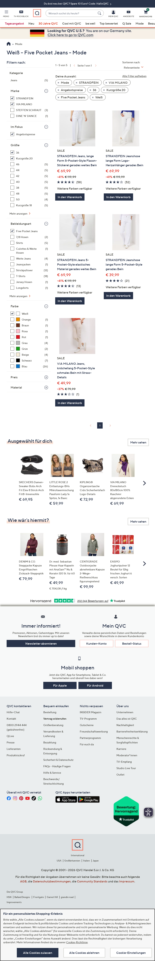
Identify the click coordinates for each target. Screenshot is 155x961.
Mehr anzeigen (18, 213)
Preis (14, 377)
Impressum (126, 881)
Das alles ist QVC (126, 718)
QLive (10, 736)
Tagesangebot (14, 23)
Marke (15, 91)
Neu (31, 23)
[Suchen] (100, 13)
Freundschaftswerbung (94, 731)
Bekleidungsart (21, 224)
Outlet (120, 774)
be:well (90, 23)
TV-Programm (88, 718)
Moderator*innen (126, 755)
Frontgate (38, 897)
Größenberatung (53, 725)
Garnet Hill (52, 897)
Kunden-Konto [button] (96, 643)
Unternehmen (124, 712)
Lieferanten (14, 748)
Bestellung (49, 712)
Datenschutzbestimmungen (52, 881)
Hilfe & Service (52, 772)
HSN (9, 897)
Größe (15, 145)
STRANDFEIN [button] (88, 82)
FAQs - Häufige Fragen (57, 766)
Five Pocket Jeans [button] (72, 97)
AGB (23, 881)
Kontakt (11, 718)
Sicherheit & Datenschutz (58, 759)
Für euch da (87, 744)
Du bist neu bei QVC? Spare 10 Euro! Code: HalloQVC (76, 3)
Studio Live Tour (126, 768)
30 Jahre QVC (48, 23)
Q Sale (126, 23)
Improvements (14, 902)
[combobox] (71, 13)
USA (59, 860)
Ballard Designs (22, 897)
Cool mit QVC (71, 23)
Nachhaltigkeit (125, 725)
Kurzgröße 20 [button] (115, 90)
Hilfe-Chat (13, 712)
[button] (6, 14)
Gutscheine (87, 725)
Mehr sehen (138, 442)
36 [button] (94, 90)
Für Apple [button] (60, 685)
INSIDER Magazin (90, 712)
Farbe (15, 306)
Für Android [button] (95, 685)
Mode (140, 23)
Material (16, 387)
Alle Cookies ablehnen (84, 953)
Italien (86, 860)
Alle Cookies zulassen (37, 953)
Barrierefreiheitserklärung (132, 731)
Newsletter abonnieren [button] (41, 643)
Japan (96, 860)
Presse (11, 742)
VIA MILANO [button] (118, 82)
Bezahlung (49, 742)
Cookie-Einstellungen (131, 953)
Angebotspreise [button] (71, 90)
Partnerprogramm (90, 737)
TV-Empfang (124, 761)
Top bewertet (109, 23)
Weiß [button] (99, 97)
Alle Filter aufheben (134, 76)
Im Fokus (17, 127)
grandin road (67, 897)
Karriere (121, 748)
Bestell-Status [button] (131, 643)
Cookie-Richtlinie (77, 942)
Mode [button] (64, 82)
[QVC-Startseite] (8, 44)
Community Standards (92, 881)
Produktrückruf (16, 755)
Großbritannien (72, 860)
